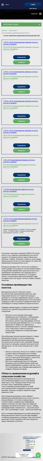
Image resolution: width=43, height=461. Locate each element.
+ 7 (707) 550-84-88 (29, 442)
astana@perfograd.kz (30, 446)
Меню (7, 4)
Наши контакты (33, 5)
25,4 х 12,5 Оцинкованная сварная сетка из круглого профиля (20, 78)
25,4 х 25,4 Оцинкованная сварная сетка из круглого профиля (20, 136)
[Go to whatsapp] (38, 455)
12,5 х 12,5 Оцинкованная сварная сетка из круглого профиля (20, 225)
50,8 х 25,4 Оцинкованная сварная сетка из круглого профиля (21, 107)
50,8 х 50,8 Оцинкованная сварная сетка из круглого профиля (21, 48)
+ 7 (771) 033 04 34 (29, 445)
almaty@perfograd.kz (30, 448)
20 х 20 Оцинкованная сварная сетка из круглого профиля (19, 166)
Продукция (34, 13)
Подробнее (21, 57)
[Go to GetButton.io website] (38, 459)
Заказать (21, 62)
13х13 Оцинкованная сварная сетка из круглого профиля (18, 195)
